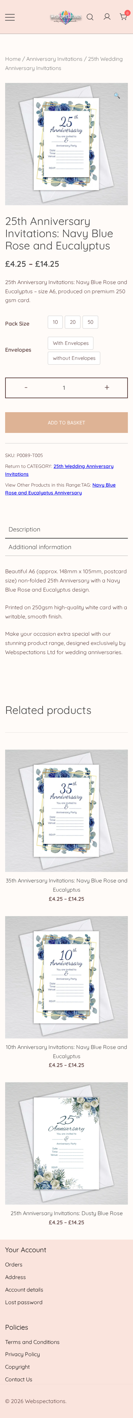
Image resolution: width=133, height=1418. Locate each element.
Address (15, 1277)
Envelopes (18, 349)
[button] (117, 95)
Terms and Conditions (32, 1341)
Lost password (24, 1302)
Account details (24, 1289)
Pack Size (17, 323)
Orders (14, 1264)
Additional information (40, 547)
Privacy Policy (22, 1354)
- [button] (26, 387)
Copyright (17, 1366)
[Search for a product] (90, 16)
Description (24, 529)
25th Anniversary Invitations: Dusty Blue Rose (67, 1213)
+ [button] (106, 387)
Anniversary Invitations (54, 58)
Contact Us (18, 1379)
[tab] (66, 530)
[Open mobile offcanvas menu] (10, 16)
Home (13, 58)
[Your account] (107, 17)
